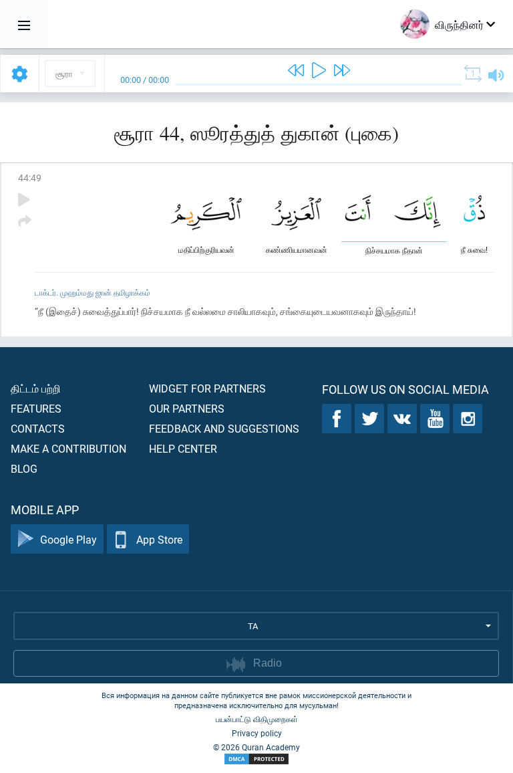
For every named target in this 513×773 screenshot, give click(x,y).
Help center (183, 448)
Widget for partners (207, 388)
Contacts (38, 428)
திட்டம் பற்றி (36, 388)
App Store (159, 539)
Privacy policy (257, 733)
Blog (24, 468)
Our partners (186, 408)
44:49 (29, 177)
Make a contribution (68, 448)
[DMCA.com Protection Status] (256, 759)
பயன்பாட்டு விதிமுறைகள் (257, 718)
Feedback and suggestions (224, 428)
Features (36, 408)
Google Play (68, 539)
